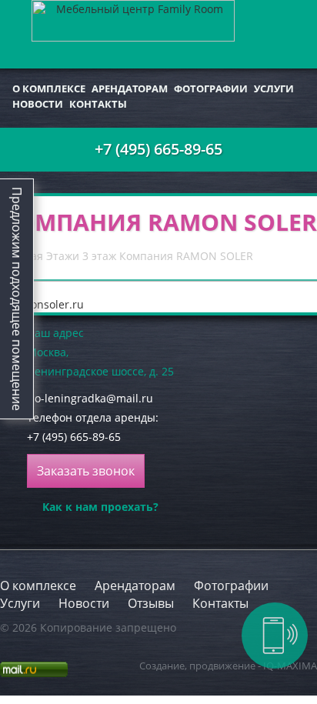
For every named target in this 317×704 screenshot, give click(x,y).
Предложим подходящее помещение (16, 299)
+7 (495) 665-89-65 (158, 148)
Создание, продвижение (197, 665)
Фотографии (211, 88)
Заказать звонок (86, 470)
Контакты (98, 104)
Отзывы (151, 603)
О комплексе (48, 88)
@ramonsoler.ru (42, 304)
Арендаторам (130, 88)
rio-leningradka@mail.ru (90, 398)
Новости (37, 104)
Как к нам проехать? (100, 506)
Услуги (274, 88)
